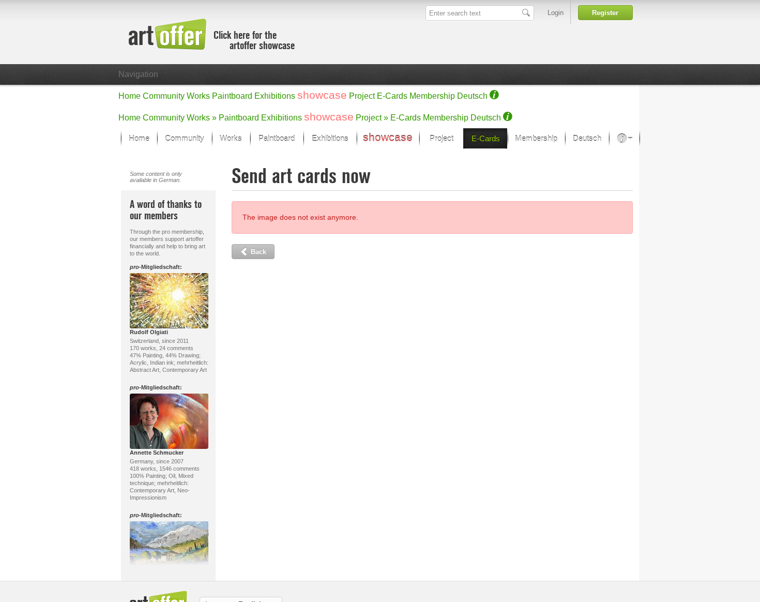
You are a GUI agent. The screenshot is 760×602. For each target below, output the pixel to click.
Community (164, 96)
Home (129, 96)
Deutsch (472, 96)
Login (556, 13)
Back (257, 251)
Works (198, 96)
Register (605, 13)
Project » (372, 117)
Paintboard (232, 96)
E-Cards (392, 96)
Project (362, 96)
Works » (202, 117)
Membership (432, 96)
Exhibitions (274, 96)
